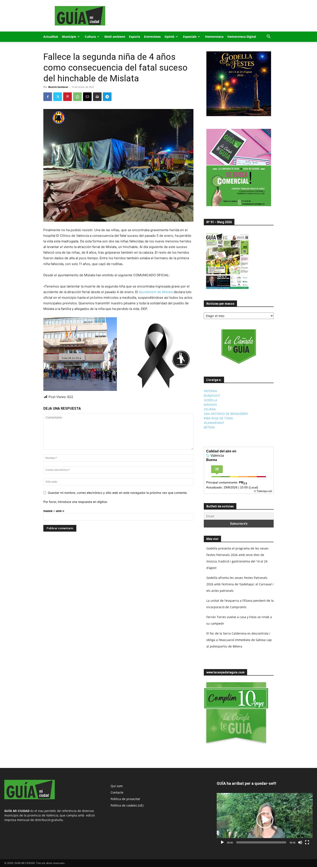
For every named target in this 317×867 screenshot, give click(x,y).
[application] (265, 820)
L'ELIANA (210, 409)
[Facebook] (47, 96)
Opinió (169, 37)
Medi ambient (114, 37)
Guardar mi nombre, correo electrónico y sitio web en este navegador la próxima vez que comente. (117, 492)
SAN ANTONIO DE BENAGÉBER (226, 414)
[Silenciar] (300, 842)
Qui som (117, 786)
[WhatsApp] (77, 96)
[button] (268, 37)
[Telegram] (107, 96)
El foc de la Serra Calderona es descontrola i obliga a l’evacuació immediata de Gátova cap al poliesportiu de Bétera (239, 639)
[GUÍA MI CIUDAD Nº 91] (227, 290)
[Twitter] (57, 96)
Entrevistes (152, 37)
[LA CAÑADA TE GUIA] (239, 346)
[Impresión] (97, 96)
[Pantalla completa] (307, 842)
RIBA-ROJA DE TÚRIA (218, 418)
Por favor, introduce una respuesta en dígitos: (75, 502)
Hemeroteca (214, 37)
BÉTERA (209, 427)
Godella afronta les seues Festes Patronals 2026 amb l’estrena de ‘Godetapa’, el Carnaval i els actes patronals (239, 584)
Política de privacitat (125, 799)
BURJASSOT (212, 395)
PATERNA (210, 391)
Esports (134, 37)
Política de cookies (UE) (127, 805)
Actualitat (50, 37)
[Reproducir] (222, 842)
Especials (189, 37)
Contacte (117, 792)
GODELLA (210, 400)
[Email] (87, 96)
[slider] (261, 842)
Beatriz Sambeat (58, 86)
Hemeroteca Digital (241, 37)
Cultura (90, 37)
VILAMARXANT (214, 423)
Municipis (69, 37)
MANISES (210, 405)
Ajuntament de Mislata (156, 292)
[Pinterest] (67, 96)
